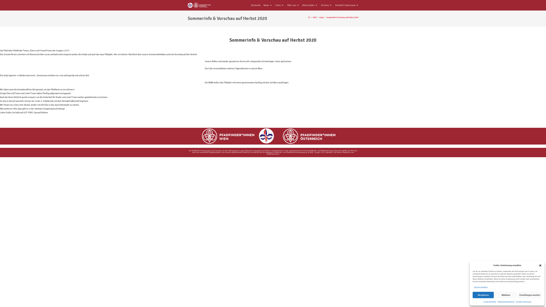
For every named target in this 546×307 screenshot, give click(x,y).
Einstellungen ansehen (529, 295)
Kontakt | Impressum (523, 302)
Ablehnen (505, 295)
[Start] (309, 17)
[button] (540, 265)
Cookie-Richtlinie (489, 302)
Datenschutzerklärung (506, 302)
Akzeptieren (483, 295)
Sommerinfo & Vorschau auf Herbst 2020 (342, 17)
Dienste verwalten (481, 287)
